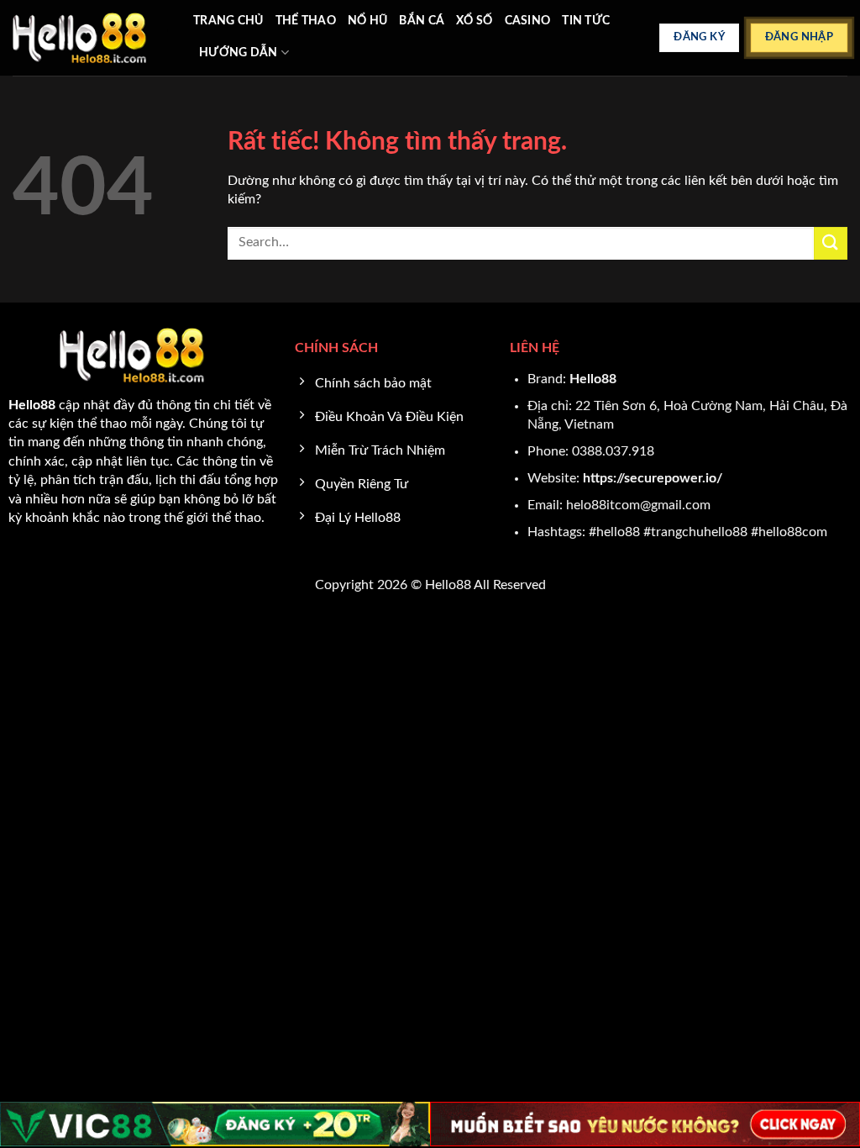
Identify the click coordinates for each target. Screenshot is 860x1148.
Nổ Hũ (367, 20)
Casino (528, 20)
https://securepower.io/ (652, 478)
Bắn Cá (421, 20)
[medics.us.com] (90, 37)
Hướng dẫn (238, 52)
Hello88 (592, 379)
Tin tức (586, 20)
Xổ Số (474, 20)
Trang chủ (228, 20)
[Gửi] (830, 243)
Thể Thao (305, 20)
